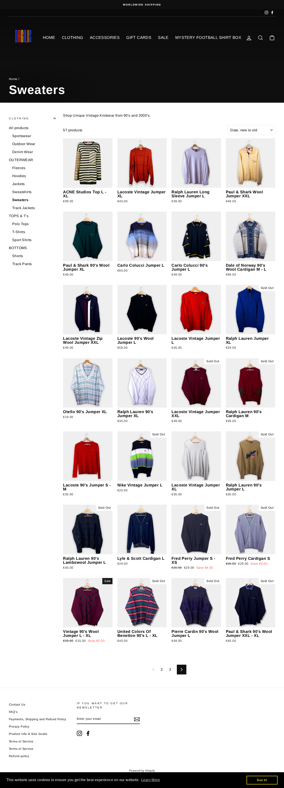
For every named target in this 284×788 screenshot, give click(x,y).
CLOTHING (72, 37)
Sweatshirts (22, 192)
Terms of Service (21, 741)
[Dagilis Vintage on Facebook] (88, 733)
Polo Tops (20, 224)
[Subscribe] (137, 719)
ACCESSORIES (105, 37)
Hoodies (19, 176)
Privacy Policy (19, 726)
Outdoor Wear (23, 144)
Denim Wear (22, 152)
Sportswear (21, 136)
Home (13, 79)
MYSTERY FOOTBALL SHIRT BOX (208, 37)
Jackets (18, 184)
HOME (49, 37)
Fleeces (19, 168)
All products (19, 128)
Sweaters (20, 200)
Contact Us (17, 704)
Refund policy (19, 756)
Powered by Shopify (142, 770)
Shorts (17, 256)
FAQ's (13, 712)
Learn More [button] (150, 780)
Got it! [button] (262, 780)
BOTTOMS (18, 248)
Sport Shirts (22, 240)
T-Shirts (18, 232)
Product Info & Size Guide (28, 734)
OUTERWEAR (21, 160)
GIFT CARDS (138, 37)
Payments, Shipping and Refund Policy (37, 719)
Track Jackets (23, 208)
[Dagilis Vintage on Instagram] (79, 733)
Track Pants (22, 264)
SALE (163, 37)
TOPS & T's (18, 216)
